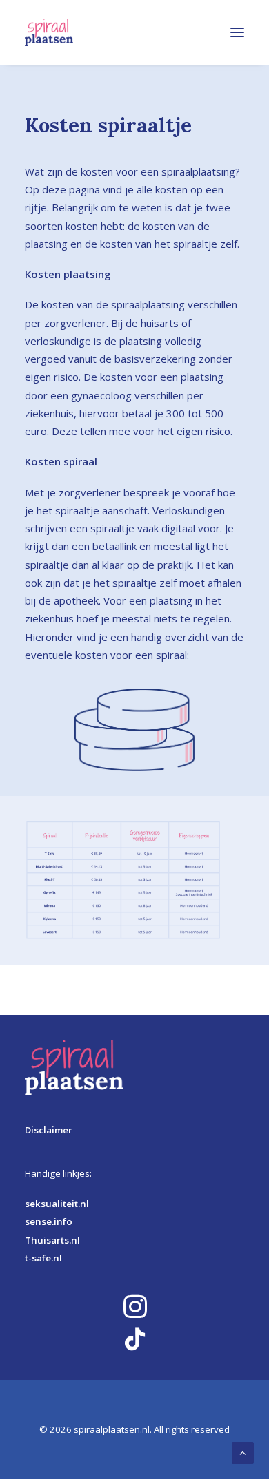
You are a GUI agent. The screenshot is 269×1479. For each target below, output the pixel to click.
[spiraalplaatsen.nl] (49, 32)
